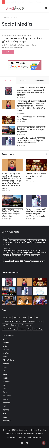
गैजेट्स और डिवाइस (8, 360)
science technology (9, 329)
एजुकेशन (5, 346)
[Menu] (3, 8)
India (24, 321)
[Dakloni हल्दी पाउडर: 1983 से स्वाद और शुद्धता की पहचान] (8, 120)
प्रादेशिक (5, 378)
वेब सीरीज (6, 410)
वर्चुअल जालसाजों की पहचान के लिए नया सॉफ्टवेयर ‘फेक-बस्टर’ (23, 40)
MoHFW (5, 325)
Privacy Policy (12, 437)
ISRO (40, 321)
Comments (39, 80)
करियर (5, 357)
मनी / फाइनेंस (7, 396)
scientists (22, 329)
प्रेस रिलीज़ (6, 381)
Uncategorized (8, 335)
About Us (9, 434)
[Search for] (46, 8)
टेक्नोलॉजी (6, 364)
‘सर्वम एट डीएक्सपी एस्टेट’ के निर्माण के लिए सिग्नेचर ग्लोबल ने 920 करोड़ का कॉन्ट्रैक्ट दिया (31, 129)
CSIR (25, 317)
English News (37, 437)
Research (14, 325)
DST (37, 317)
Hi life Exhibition (8, 321)
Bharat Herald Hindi (10, 35)
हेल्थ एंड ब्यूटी (7, 420)
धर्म (4, 371)
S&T (22, 325)
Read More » (8, 52)
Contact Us (19, 434)
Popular (8, 80)
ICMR (18, 321)
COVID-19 (17, 317)
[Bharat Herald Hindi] (15, 8)
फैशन (4, 389)
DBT (31, 317)
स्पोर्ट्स (5, 417)
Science (29, 325)
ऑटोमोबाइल (6, 353)
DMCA (40, 434)
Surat (29, 329)
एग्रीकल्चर (6, 342)
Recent (23, 80)
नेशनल (5, 374)
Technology (38, 329)
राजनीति (5, 399)
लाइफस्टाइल (6, 403)
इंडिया (4, 339)
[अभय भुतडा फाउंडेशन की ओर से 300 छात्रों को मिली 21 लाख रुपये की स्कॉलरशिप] (40, 300)
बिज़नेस (5, 392)
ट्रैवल (4, 367)
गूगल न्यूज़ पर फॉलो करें (24, 437)
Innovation (32, 321)
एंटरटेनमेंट (6, 350)
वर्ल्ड (4, 406)
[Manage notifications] (43, 443)
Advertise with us (30, 434)
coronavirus (6, 317)
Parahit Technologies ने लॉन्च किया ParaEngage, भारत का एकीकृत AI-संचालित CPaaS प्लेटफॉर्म (31, 140)
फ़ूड (4, 385)
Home (5, 17)
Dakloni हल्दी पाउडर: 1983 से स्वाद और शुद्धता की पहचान (36, 176)
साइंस (4, 413)
